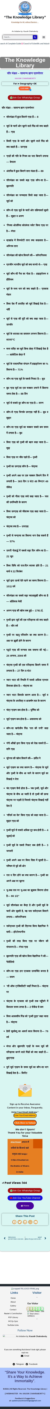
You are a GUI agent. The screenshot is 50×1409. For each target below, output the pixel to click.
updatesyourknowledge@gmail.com (26, 1401)
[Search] (35, 37)
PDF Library (13, 1317)
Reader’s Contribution (13, 1313)
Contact (13, 1310)
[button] (44, 37)
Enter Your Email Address (25, 1112)
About (13, 1302)
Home (13, 1298)
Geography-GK (28, 83)
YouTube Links (13, 1325)
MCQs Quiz (13, 1321)
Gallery (13, 1306)
